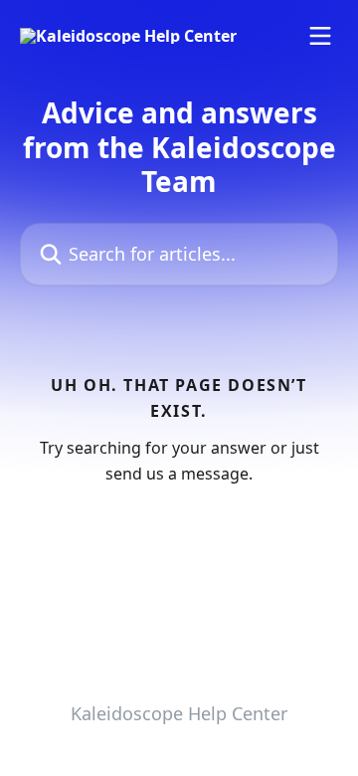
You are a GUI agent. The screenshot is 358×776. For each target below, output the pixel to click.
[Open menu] (320, 36)
